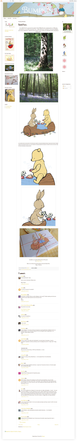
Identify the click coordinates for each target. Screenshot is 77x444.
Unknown (23, 378)
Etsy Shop (14, 18)
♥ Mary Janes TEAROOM (26, 408)
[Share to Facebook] (35, 268)
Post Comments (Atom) (27, 426)
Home (5, 18)
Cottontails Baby (9, 106)
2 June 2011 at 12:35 (24, 385)
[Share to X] (34, 268)
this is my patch (24, 416)
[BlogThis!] (33, 268)
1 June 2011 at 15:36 (24, 359)
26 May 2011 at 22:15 (25, 301)
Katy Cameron (23, 321)
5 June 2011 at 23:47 (24, 404)
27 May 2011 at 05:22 (25, 310)
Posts (65, 86)
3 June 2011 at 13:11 (24, 396)
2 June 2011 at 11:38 (24, 374)
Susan (22, 287)
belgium (27, 269)
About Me (9, 18)
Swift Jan (23, 314)
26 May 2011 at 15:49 (25, 284)
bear (25, 269)
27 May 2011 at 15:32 (25, 324)
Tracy (22, 388)
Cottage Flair (23, 355)
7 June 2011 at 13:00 (24, 412)
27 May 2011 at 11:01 (25, 317)
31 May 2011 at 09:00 (25, 344)
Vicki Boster (23, 328)
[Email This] (31, 268)
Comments (66, 88)
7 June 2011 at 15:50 (24, 419)
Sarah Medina (23, 338)
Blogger (43, 436)
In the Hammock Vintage (25, 309)
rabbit (30, 269)
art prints (22, 269)
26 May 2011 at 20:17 (25, 291)
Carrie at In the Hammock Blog (27, 305)
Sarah (22, 276)
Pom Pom (23, 371)
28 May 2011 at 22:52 (25, 335)
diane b (22, 363)
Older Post (56, 424)
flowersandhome (24, 294)
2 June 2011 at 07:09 (24, 367)
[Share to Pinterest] (36, 268)
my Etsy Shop (39, 261)
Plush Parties (8, 107)
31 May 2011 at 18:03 (25, 351)
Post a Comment (22, 422)
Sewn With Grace (24, 400)
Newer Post (21, 424)
